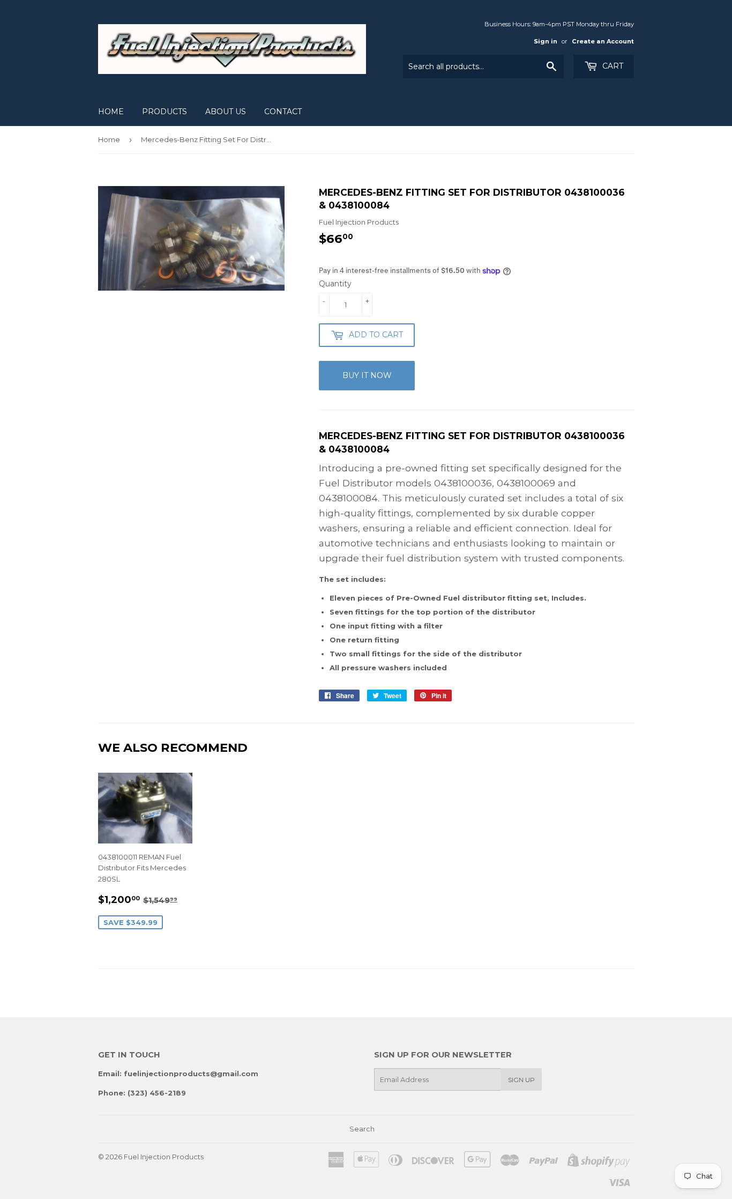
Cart (611, 66)
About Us (225, 111)
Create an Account (603, 41)
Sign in (545, 41)
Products (164, 111)
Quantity (335, 283)
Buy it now (367, 375)
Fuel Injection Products (164, 1156)
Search (362, 1128)
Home (111, 111)
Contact (283, 111)
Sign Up (521, 1080)
